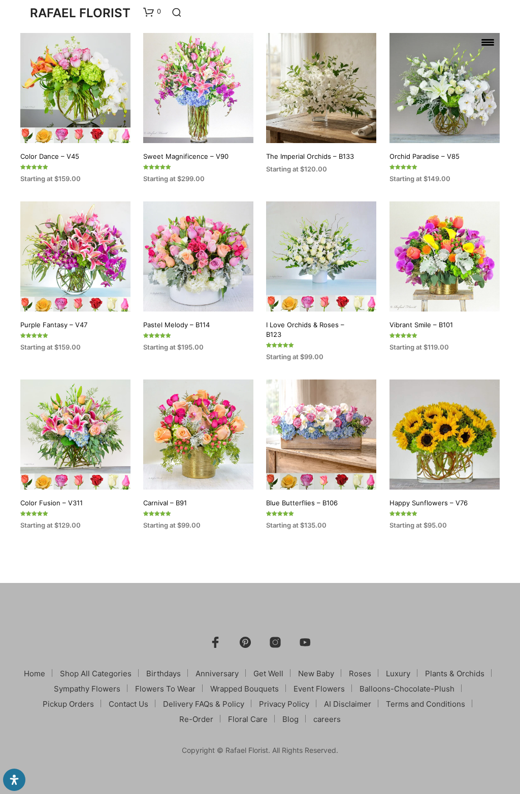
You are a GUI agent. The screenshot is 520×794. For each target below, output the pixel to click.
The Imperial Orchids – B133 (310, 156)
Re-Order (196, 719)
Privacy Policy (284, 704)
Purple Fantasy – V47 (53, 325)
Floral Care (248, 719)
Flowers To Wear (165, 689)
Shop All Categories (96, 673)
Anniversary (217, 673)
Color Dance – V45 (49, 156)
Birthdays (163, 673)
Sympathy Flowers (87, 689)
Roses (360, 673)
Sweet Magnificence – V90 (186, 156)
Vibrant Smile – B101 (421, 325)
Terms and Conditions (425, 704)
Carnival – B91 (165, 503)
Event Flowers (319, 689)
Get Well (268, 673)
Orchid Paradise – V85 (424, 156)
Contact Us (128, 704)
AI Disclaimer (347, 704)
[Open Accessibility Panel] (14, 780)
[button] (152, 12)
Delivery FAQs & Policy (203, 704)
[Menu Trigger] (487, 42)
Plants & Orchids (454, 673)
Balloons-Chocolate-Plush (407, 689)
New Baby (316, 673)
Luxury (398, 673)
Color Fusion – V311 (51, 503)
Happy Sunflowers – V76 (428, 503)
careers (327, 719)
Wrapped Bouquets (244, 689)
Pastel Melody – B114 (176, 325)
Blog (290, 719)
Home (34, 673)
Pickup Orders (68, 704)
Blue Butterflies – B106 (302, 503)
